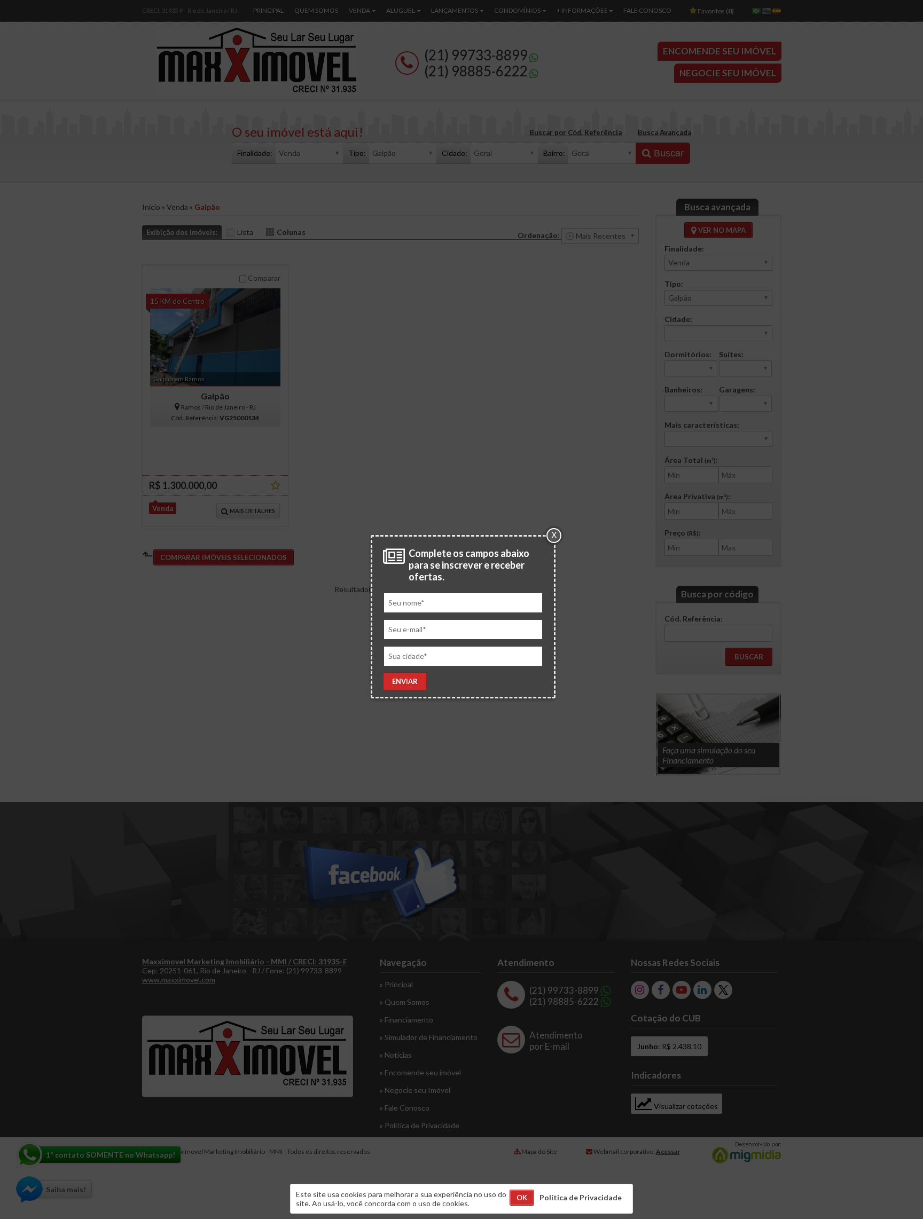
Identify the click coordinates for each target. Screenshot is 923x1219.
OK (522, 1197)
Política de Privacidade (580, 1197)
